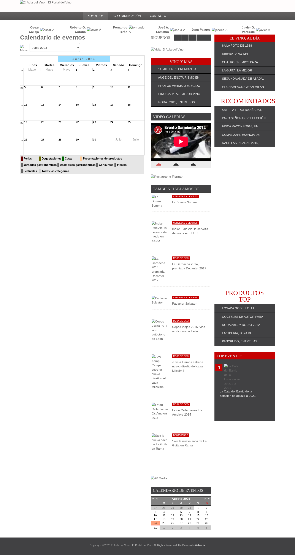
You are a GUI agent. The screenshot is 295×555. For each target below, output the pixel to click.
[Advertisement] (244, 218)
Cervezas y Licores (185, 196)
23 (22, 88)
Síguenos (160, 37)
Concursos (106, 164)
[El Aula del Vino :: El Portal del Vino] (45, 2)
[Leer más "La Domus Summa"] (160, 201)
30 (94, 139)
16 (94, 104)
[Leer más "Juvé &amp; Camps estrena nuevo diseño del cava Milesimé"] (160, 371)
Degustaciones (51, 158)
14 (60, 104)
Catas (68, 158)
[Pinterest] (207, 38)
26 (22, 140)
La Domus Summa (185, 202)
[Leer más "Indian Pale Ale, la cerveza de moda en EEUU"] (160, 232)
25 (22, 123)
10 (111, 87)
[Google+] (200, 38)
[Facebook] (177, 38)
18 (129, 104)
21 (60, 122)
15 (77, 104)
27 (42, 139)
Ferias (28, 158)
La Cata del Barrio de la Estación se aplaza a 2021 (238, 393)
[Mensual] (25, 48)
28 (60, 139)
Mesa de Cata (181, 258)
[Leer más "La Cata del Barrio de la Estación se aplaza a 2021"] (232, 376)
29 (77, 139)
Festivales (30, 171)
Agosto (177, 498)
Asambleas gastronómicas (77, 164)
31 (155, 527)
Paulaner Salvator (184, 303)
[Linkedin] (192, 38)
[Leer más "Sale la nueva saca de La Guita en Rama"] (160, 442)
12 (25, 104)
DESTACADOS (180, 435)
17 (111, 104)
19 (25, 122)
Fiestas (122, 164)
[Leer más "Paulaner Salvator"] (160, 300)
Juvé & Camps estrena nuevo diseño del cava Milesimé (187, 366)
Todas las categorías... (57, 171)
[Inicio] (76, 16)
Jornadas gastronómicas (40, 164)
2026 (186, 498)
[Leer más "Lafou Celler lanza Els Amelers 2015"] (160, 411)
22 (22, 70)
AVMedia (200, 545)
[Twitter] (185, 38)
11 (129, 87)
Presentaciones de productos (102, 158)
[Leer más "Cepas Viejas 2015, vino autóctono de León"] (160, 330)
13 (42, 104)
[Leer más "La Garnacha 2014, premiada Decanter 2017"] (160, 269)
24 (22, 105)
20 (42, 122)
